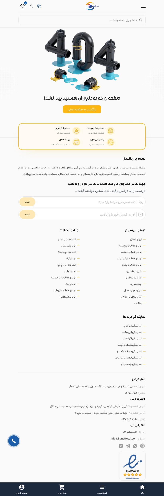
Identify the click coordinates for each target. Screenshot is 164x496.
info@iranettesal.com (124, 439)
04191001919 (131, 393)
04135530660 (129, 419)
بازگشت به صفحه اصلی (82, 109)
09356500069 (130, 432)
